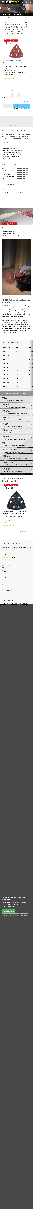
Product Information (11, 118)
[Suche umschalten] (23, 2)
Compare (7, 106)
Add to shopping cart (21, 106)
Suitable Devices (8, 184)
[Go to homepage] (13, 2)
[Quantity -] (12, 95)
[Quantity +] (18, 95)
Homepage (5, 17)
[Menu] (3, 2)
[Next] (28, 48)
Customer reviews (10, 125)
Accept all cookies (8, 911)
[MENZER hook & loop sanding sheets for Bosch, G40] (16, 497)
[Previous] (4, 48)
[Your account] (27, 2)
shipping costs (26, 108)
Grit (4, 90)
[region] (16, 48)
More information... (8, 906)
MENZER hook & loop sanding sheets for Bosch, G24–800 (15, 513)
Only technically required (10, 915)
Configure (24, 915)
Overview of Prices (11, 121)
